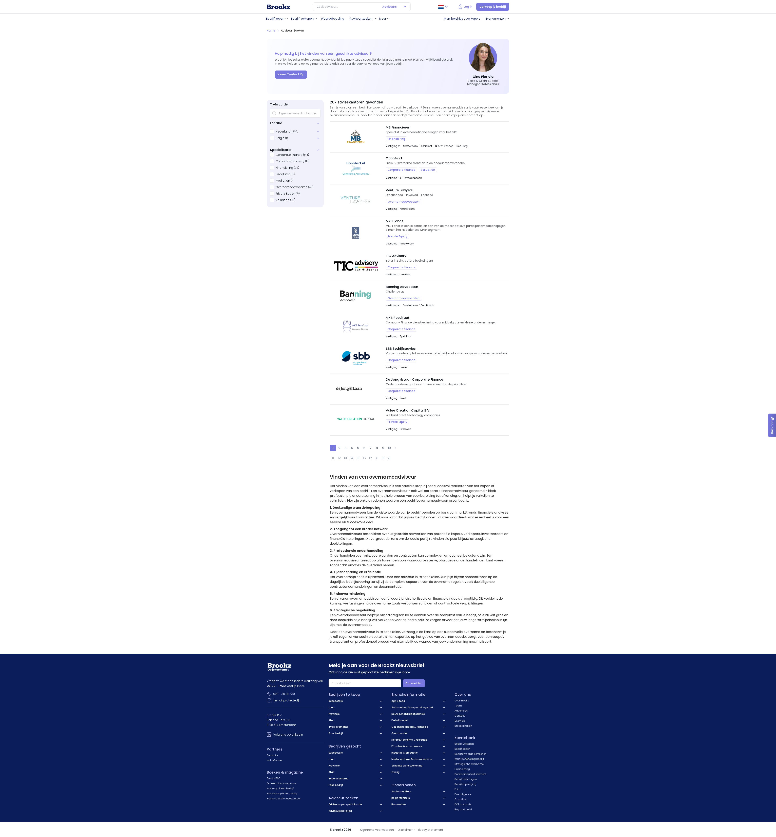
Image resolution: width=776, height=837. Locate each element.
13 (345, 458)
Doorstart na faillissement (470, 774)
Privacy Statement (430, 830)
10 (389, 448)
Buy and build (463, 809)
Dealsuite (272, 755)
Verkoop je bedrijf (493, 7)
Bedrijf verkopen (302, 19)
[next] (395, 448)
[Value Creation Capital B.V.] (356, 420)
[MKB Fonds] (356, 232)
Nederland (283, 131)
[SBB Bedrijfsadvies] (356, 358)
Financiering (284, 168)
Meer (382, 19)
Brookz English (463, 726)
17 (370, 458)
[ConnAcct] (356, 168)
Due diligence (462, 794)
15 (358, 458)
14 (351, 458)
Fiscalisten (283, 174)
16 (364, 458)
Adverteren (461, 710)
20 (389, 458)
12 (339, 458)
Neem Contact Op (290, 74)
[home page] (278, 7)
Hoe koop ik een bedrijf (280, 788)
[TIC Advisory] (356, 265)
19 (383, 458)
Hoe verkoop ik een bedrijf (282, 793)
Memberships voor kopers (462, 19)
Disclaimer (405, 830)
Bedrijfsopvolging (465, 784)
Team (458, 705)
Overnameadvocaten (291, 187)
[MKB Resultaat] (356, 327)
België (280, 138)
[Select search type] (404, 6)
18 (376, 458)
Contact (459, 715)
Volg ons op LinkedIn (288, 735)
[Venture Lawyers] (356, 199)
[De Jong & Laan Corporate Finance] (356, 389)
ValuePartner (274, 760)
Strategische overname (469, 764)
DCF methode (462, 804)
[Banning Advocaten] (356, 296)
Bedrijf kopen (275, 19)
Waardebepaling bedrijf (469, 759)
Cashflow (460, 799)
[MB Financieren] (356, 137)
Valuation (282, 200)
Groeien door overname (281, 783)
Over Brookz (461, 700)
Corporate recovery (290, 161)
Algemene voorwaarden (377, 830)
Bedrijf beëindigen (465, 779)
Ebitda (458, 789)
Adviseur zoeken (361, 19)
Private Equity (285, 194)
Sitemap (459, 720)
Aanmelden (413, 683)
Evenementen (496, 19)
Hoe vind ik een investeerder (283, 798)
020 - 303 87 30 (284, 694)
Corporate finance (289, 155)
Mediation (283, 181)
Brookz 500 (273, 778)
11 (333, 458)
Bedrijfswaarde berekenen (470, 754)
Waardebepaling (332, 19)
